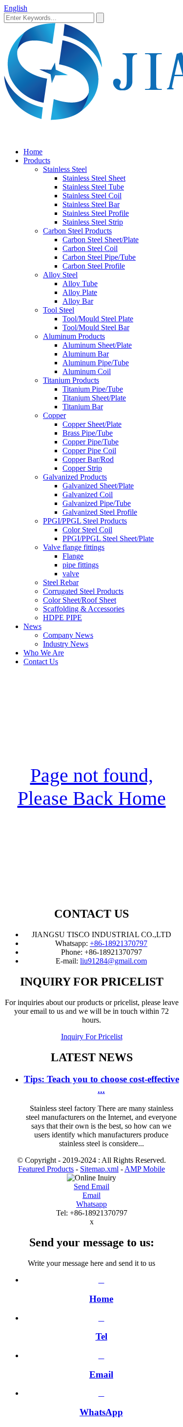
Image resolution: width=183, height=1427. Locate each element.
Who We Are (43, 653)
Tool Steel (58, 310)
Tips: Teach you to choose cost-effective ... (101, 1084)
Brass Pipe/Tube (87, 433)
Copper (54, 415)
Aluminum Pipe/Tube (95, 362)
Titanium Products (71, 380)
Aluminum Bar (85, 354)
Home (32, 151)
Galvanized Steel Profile (99, 512)
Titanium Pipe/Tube (92, 389)
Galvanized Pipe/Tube (96, 503)
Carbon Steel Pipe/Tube (99, 257)
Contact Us (40, 661)
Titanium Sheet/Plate (94, 398)
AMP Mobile (144, 1169)
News (32, 626)
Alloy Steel (60, 275)
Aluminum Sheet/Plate (97, 345)
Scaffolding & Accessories (83, 609)
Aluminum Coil (86, 371)
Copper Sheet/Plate (92, 424)
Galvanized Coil (87, 494)
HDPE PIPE (62, 617)
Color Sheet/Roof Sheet (79, 600)
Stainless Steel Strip (92, 222)
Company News (68, 635)
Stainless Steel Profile (95, 213)
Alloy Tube (80, 283)
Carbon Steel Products (77, 231)
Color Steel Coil (87, 529)
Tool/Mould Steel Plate (97, 319)
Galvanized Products (75, 477)
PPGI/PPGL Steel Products (85, 521)
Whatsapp (91, 1204)
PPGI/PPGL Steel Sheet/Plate (108, 538)
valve (70, 573)
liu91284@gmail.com (113, 961)
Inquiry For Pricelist (91, 1036)
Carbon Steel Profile (93, 266)
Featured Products (46, 1169)
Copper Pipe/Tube (90, 442)
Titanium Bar (82, 406)
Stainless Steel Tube (93, 187)
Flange (72, 556)
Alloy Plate (79, 292)
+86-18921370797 (118, 943)
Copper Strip (82, 468)
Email (91, 1195)
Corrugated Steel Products (83, 591)
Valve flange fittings (73, 547)
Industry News (65, 644)
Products (36, 160)
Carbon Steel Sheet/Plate (100, 239)
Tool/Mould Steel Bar (95, 327)
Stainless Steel (65, 169)
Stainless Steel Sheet (93, 178)
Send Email (91, 1186)
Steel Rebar (61, 582)
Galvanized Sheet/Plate (98, 486)
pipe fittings (80, 565)
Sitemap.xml (99, 1169)
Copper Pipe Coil (89, 450)
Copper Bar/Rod (88, 459)
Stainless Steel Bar (91, 204)
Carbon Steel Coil (90, 248)
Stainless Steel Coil (92, 195)
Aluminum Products (74, 336)
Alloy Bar (77, 301)
